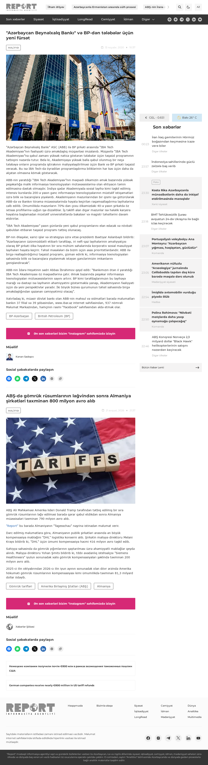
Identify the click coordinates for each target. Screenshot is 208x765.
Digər (146, 19)
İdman (165, 711)
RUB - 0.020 (156, 117)
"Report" (12, 525)
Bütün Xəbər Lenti (153, 367)
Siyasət (138, 705)
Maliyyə (13, 47)
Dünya (192, 705)
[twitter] (188, 19)
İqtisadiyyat (141, 711)
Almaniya (103, 586)
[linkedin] (194, 19)
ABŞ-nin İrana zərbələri (160, 7)
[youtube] (200, 19)
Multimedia (195, 717)
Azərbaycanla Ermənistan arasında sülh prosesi (105, 7)
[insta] (176, 19)
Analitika (193, 711)
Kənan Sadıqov (25, 356)
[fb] (169, 19)
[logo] (21, 7)
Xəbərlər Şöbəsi (25, 626)
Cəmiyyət (167, 705)
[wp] (17, 378)
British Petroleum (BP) (54, 316)
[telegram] (182, 19)
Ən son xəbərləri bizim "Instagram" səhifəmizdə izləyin (74, 333)
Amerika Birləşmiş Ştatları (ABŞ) (64, 586)
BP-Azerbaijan (19, 316)
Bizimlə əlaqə (104, 705)
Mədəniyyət (168, 717)
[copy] (60, 378)
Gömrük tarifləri (20, 586)
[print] (52, 378)
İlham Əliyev (56, 7)
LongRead (140, 717)
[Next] (165, 7)
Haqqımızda (75, 705)
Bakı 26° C (189, 117)
